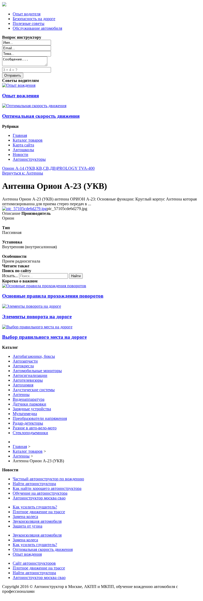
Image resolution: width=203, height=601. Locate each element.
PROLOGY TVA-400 (76, 168)
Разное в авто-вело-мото (35, 428)
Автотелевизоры (28, 380)
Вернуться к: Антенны (22, 173)
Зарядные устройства (32, 409)
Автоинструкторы (29, 159)
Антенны (21, 394)
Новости (20, 154)
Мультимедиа (25, 413)
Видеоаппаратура (28, 399)
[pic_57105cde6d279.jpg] (24, 208)
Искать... (10, 275)
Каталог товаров (28, 140)
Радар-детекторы (28, 423)
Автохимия (23, 385)
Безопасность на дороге (34, 18)
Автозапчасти (25, 361)
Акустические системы (34, 389)
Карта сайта (23, 145)
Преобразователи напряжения (40, 418)
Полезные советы (28, 23)
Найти (76, 276)
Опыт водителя (26, 14)
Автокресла (23, 366)
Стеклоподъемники (30, 432)
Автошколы (23, 149)
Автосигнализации (30, 375)
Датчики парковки (29, 404)
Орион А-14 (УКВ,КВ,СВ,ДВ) (29, 168)
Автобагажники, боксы (34, 356)
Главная (20, 135)
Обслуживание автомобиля (37, 28)
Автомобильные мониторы (37, 370)
